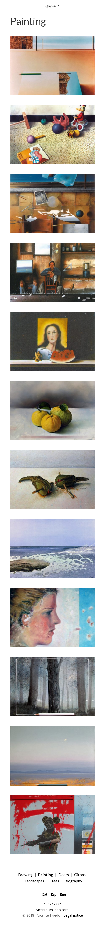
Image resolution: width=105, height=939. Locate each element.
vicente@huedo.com (52, 909)
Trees (54, 880)
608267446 (52, 904)
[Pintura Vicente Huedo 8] (52, 577)
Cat (44, 894)
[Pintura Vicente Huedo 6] (52, 439)
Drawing (25, 874)
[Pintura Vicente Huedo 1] (52, 94)
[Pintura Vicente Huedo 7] (52, 508)
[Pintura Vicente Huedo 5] (52, 370)
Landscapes (34, 880)
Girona (80, 874)
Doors (63, 874)
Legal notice (73, 915)
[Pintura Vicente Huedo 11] (52, 784)
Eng (63, 894)
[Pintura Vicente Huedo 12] (52, 853)
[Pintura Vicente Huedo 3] (52, 232)
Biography (73, 880)
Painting (45, 874)
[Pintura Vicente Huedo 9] (52, 646)
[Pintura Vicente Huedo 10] (52, 715)
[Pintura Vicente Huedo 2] (52, 163)
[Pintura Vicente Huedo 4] (52, 301)
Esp (53, 894)
